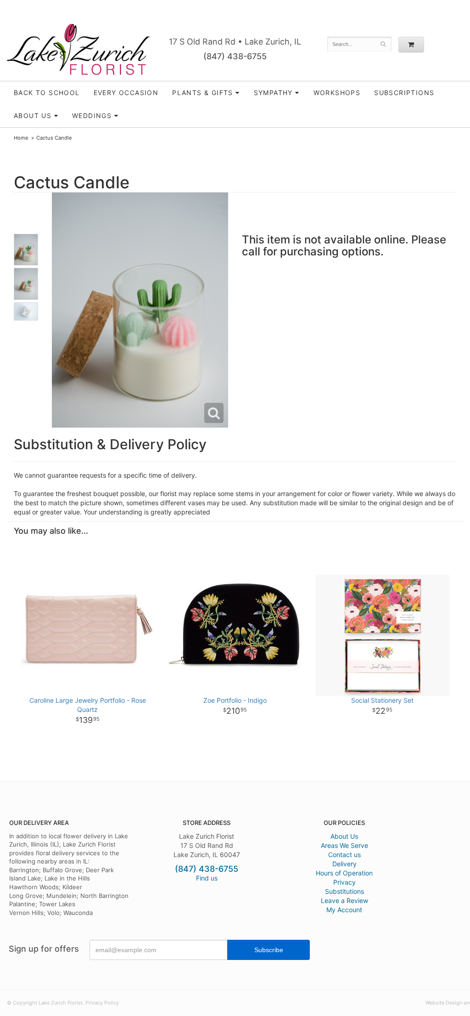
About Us (344, 836)
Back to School (47, 92)
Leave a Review (344, 900)
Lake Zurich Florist (78, 50)
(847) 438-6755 (235, 56)
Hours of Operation (344, 873)
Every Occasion (126, 92)
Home (21, 138)
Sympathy (273, 92)
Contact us (344, 854)
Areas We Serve (344, 845)
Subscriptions (404, 92)
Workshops (337, 92)
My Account (344, 910)
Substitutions (344, 891)
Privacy (344, 882)
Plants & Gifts (202, 92)
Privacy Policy (102, 1002)
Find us (207, 878)
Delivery (344, 864)
